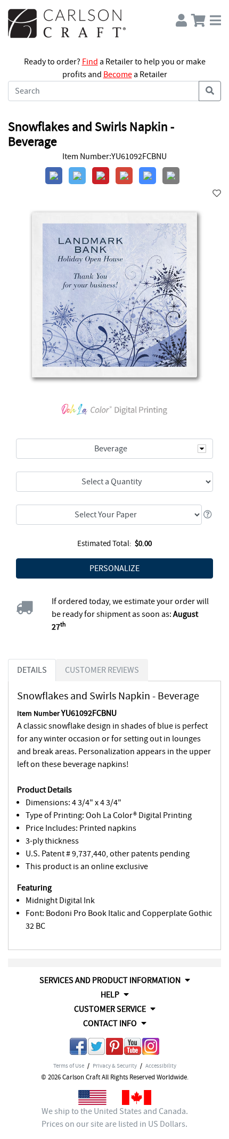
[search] (210, 91)
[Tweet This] (96, 1048)
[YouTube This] (133, 1048)
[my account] (181, 18)
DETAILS (32, 670)
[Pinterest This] (114, 1048)
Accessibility (160, 1065)
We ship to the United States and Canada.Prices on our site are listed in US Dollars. (115, 1117)
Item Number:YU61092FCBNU (114, 156)
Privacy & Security (115, 1065)
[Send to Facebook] (78, 1048)
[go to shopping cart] (198, 18)
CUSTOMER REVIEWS (102, 670)
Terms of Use (68, 1065)
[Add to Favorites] (216, 193)
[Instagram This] (151, 1048)
